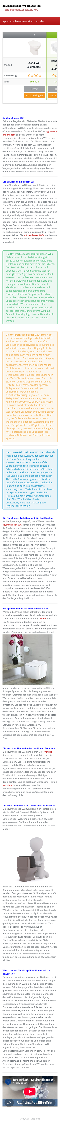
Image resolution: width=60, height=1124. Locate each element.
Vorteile (48, 751)
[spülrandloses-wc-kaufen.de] (30, 8)
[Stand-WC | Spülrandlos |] (34, 47)
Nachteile (7, 785)
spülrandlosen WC (12, 524)
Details (34, 89)
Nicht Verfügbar (34, 95)
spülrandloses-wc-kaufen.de (23, 21)
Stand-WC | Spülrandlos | (34, 64)
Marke (43, 618)
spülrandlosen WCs (34, 235)
